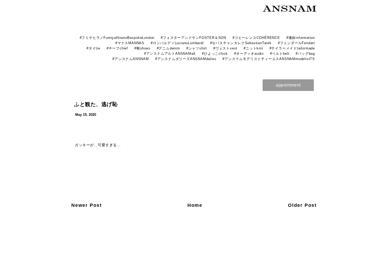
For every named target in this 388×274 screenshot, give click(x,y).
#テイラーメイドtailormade (292, 48)
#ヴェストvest (225, 48)
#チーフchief (117, 48)
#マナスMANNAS (129, 43)
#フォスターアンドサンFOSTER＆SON (193, 38)
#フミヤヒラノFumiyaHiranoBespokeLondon (117, 38)
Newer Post (86, 205)
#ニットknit (253, 48)
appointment (288, 85)
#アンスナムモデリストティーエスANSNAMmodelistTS (269, 59)
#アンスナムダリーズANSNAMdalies (185, 59)
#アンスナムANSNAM (130, 59)
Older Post (302, 205)
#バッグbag (305, 54)
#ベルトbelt (279, 54)
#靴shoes (142, 48)
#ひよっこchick (215, 54)
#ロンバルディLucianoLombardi (177, 43)
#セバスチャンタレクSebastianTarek (241, 43)
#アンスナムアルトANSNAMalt (170, 54)
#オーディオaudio (249, 54)
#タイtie (93, 48)
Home (194, 205)
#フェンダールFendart (296, 43)
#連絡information (300, 38)
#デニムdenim (168, 48)
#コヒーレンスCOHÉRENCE (256, 38)
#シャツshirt (196, 48)
